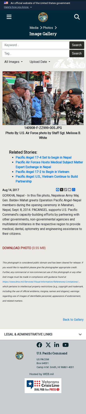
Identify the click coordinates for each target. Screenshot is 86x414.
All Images (12, 62)
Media (34, 28)
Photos (48, 28)
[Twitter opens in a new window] (48, 346)
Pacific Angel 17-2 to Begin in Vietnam (42, 172)
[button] (18, 7)
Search (77, 45)
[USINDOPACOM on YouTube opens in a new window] (65, 346)
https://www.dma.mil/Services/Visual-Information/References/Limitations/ (40, 282)
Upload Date (39, 62)
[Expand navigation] (9, 17)
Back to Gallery (73, 319)
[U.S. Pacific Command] (19, 355)
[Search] (77, 17)
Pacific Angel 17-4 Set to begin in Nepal (43, 157)
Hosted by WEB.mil (41, 374)
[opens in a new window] (39, 346)
